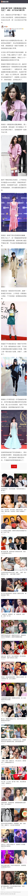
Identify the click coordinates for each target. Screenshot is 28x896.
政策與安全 (7, 893)
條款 (10, 893)
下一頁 (14, 466)
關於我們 (2, 893)
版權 (14, 893)
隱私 (12, 893)
